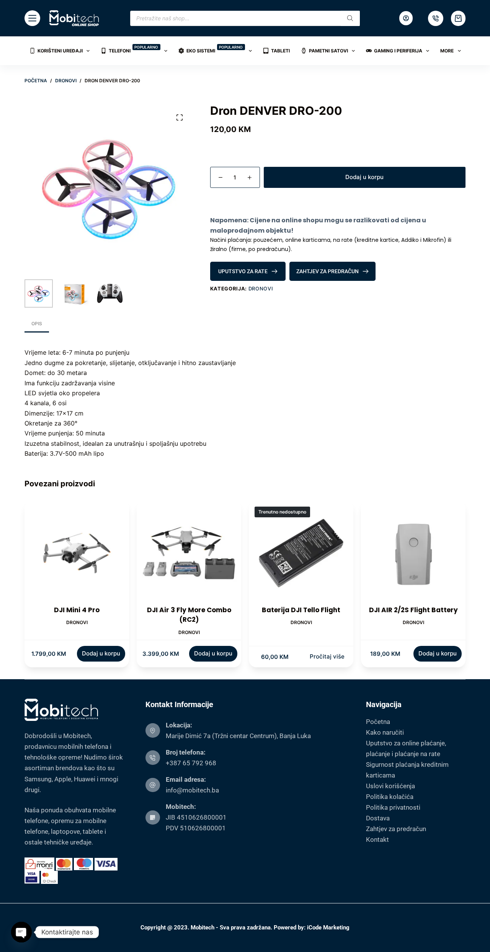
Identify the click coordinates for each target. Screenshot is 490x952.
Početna (378, 721)
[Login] (406, 18)
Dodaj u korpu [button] (101, 653)
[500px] (435, 18)
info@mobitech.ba (192, 790)
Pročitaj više (327, 656)
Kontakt (377, 839)
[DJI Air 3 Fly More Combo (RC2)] (189, 553)
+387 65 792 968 (191, 763)
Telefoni (133, 49)
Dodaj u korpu (364, 177)
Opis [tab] (36, 323)
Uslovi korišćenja (390, 786)
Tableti (280, 51)
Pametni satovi (328, 51)
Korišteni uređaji (60, 51)
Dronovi (260, 288)
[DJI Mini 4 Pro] (76, 553)
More (447, 51)
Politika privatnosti (393, 807)
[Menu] (32, 18)
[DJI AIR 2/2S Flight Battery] (413, 553)
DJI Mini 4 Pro (77, 610)
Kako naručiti (385, 732)
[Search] (350, 18)
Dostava (378, 818)
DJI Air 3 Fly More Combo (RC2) (189, 614)
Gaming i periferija (398, 51)
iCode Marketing (328, 927)
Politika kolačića (389, 796)
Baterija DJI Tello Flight (301, 610)
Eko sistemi (214, 49)
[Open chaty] (21, 932)
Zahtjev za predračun (396, 829)
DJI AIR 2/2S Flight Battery (413, 610)
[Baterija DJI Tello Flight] (301, 553)
